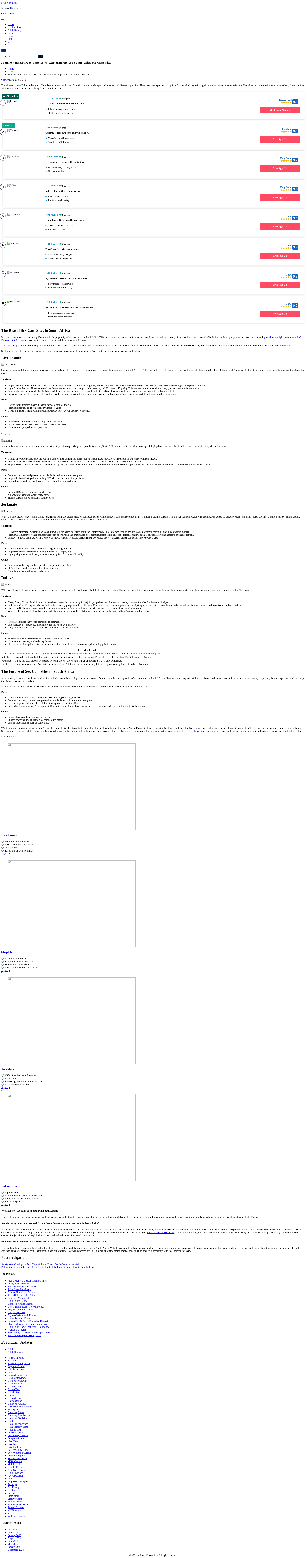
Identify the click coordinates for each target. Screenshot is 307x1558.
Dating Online (15, 1400)
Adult (10, 1349)
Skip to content (8, 2)
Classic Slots (14, 1392)
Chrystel (5, 80)
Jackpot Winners (16, 1438)
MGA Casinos (15, 1461)
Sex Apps (12, 1484)
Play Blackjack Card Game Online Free (27, 1324)
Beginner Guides (16, 1366)
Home (11, 24)
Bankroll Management (19, 1363)
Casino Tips (14, 1389)
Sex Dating (13, 1487)
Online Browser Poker (19, 1318)
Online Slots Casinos (18, 1301)
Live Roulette (14, 1447)
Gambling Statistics (17, 1418)
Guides (11, 1421)
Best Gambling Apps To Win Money (26, 1306)
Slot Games (13, 1496)
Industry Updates (16, 1432)
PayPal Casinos (15, 1475)
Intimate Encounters (11, 8)
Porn (10, 38)
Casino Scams (15, 1386)
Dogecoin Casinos (17, 1403)
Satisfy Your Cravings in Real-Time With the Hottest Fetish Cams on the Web (40, 1264)
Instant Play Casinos (18, 1435)
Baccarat (12, 1360)
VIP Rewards (14, 1510)
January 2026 (14, 1535)
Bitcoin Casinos (16, 1369)
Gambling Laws (16, 1412)
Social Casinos (15, 1501)
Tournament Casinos (18, 1504)
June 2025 (13, 1541)
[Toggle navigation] (2, 19)
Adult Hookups (15, 1352)
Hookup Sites (14, 27)
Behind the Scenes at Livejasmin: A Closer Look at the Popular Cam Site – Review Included (48, 1267)
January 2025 (14, 1547)
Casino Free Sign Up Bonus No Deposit (28, 1321)
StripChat (7, 952)
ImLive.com (9, 1186)
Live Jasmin (9, 835)
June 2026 (13, 1532)
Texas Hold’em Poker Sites (21, 1295)
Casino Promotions (17, 1380)
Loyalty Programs (16, 1455)
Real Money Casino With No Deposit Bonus (30, 1332)
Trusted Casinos (16, 1507)
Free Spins (13, 1409)
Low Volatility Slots (18, 1449)
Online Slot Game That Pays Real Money (28, 1326)
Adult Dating (14, 30)
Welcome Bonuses (17, 1329)
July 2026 (12, 1529)
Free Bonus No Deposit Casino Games (27, 1280)
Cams (10, 36)
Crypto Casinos (15, 1398)
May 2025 (13, 1544)
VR (9, 41)
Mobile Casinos (15, 1464)
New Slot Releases (17, 1470)
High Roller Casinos (18, 1424)
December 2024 (16, 1549)
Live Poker (13, 1444)
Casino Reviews (16, 1383)
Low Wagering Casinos (19, 1452)
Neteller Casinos (16, 1467)
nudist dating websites (12, 519)
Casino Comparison (17, 1375)
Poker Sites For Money (19, 1289)
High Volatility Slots (18, 1426)
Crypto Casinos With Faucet (22, 1315)
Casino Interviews (17, 1377)
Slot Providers (15, 1498)
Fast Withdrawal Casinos (20, 1406)
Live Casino (14, 1441)
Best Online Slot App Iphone (22, 1286)
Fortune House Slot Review (21, 1292)
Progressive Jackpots (18, 1481)
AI (9, 44)
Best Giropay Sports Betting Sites (24, 1335)
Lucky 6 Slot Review (18, 1283)
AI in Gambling (16, 1357)
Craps (11, 1395)
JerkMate (7, 1069)
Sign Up (5, 853)
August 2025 (14, 1538)
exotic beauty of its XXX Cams (183, 731)
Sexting (11, 33)
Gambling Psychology (19, 1415)
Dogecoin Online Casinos (20, 1303)
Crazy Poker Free (16, 1312)
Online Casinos (15, 1472)
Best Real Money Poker (19, 1298)
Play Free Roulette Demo (20, 1309)
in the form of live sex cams (160, 1232)
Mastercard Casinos (17, 1458)
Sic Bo (11, 1493)
